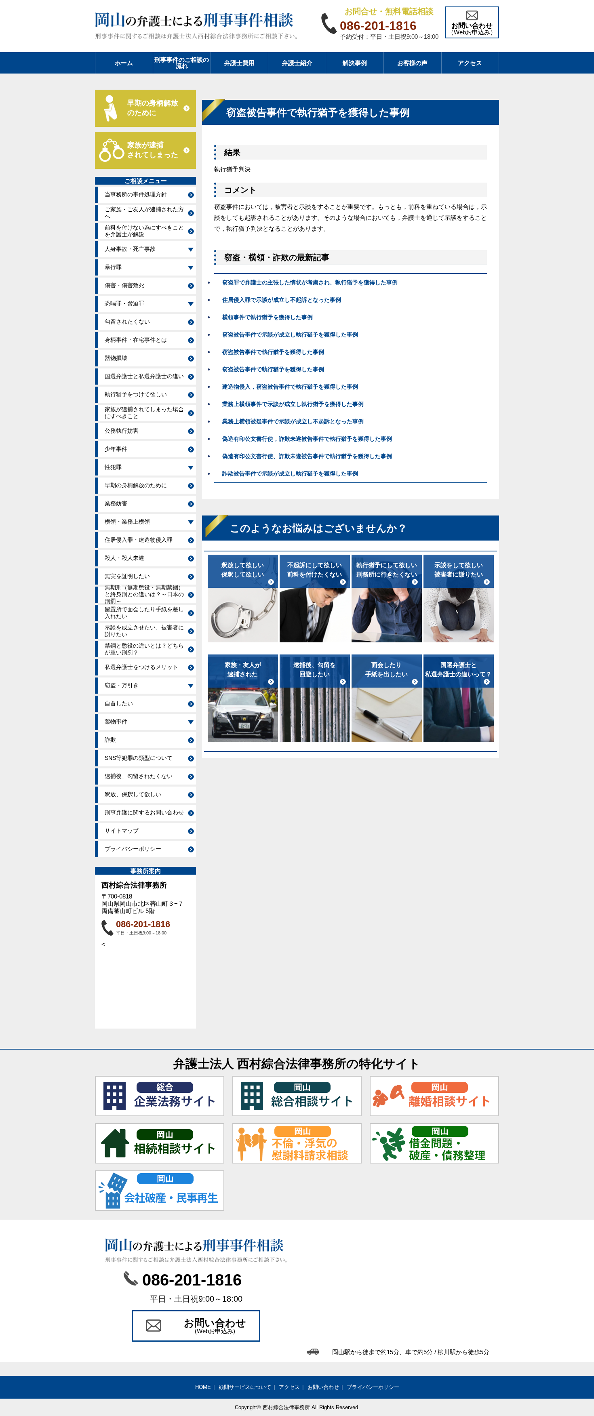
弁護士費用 (239, 62)
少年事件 (116, 449)
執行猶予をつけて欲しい (136, 394)
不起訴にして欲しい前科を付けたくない (314, 570)
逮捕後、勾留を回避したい (314, 669)
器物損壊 (116, 358)
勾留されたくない (127, 321)
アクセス (470, 62)
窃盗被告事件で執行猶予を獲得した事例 (273, 352)
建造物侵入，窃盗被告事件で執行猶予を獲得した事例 (290, 386)
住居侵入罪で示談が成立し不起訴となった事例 (281, 300)
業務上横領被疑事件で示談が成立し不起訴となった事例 (293, 421)
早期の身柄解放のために (136, 485)
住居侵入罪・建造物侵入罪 (139, 540)
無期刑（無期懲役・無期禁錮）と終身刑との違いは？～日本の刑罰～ (144, 595)
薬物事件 (116, 721)
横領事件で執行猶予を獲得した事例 (267, 317)
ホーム (124, 62)
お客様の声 (412, 62)
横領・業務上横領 (127, 521)
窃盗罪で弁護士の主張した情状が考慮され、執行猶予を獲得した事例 (310, 282)
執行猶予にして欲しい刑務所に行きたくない (386, 570)
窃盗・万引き (122, 685)
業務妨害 (116, 503)
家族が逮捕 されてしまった (152, 150)
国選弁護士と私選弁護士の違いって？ (458, 669)
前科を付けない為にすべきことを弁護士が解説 (144, 231)
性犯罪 (113, 467)
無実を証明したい (127, 576)
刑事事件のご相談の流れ (181, 62)
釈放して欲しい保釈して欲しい (242, 570)
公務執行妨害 (122, 430)
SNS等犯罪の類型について (139, 758)
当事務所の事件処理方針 (136, 194)
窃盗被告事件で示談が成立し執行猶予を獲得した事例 (290, 334)
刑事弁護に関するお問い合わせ (144, 812)
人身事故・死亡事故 (130, 249)
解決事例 (355, 62)
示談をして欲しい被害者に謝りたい (458, 570)
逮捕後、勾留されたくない (139, 776)
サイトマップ (122, 830)
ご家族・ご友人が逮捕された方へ (144, 212)
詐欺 (110, 739)
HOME (203, 1387)
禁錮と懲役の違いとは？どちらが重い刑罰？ (144, 649)
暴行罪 (113, 267)
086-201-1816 (143, 924)
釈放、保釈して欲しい (133, 794)
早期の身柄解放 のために (152, 108)
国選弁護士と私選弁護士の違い (144, 376)
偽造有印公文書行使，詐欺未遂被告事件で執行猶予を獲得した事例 (307, 439)
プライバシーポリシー (133, 849)
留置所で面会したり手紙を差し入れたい (144, 612)
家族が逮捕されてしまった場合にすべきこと (144, 412)
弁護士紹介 (297, 62)
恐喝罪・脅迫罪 (124, 303)
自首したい (119, 703)
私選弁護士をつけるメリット (141, 667)
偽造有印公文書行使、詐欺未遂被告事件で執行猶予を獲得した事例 (307, 456)
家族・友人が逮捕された (243, 669)
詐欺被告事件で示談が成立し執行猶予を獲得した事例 (290, 473)
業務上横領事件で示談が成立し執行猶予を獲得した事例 (293, 404)
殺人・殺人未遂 (124, 558)
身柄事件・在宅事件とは (136, 340)
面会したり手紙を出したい (386, 669)
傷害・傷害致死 (124, 285)
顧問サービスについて (245, 1387)
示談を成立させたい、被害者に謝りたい (144, 631)
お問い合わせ (323, 1387)
